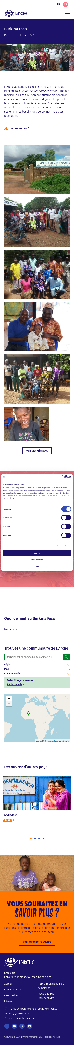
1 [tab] (31, 838)
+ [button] (9, 698)
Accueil (8, 983)
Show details (62, 546)
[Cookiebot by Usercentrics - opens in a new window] (56, 476)
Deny (37, 566)
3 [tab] (39, 838)
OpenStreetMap (51, 740)
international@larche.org (22, 1018)
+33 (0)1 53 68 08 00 (19, 1013)
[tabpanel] (37, 803)
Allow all (37, 553)
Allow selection (37, 560)
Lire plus (7, 819)
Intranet (8, 1001)
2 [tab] (35, 838)
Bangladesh (10, 814)
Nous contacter (12, 989)
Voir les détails (14, 684)
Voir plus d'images (37, 450)
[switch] (66, 517)
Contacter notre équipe (37, 941)
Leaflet (39, 740)
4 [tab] (43, 838)
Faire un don (11, 995)
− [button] (9, 703)
